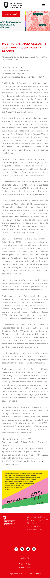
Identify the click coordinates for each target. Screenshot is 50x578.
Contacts (25, 558)
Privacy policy (25, 567)
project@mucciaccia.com (36, 461)
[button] (43, 5)
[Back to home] (15, 5)
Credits (38, 574)
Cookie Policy (25, 564)
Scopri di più (11, 14)
